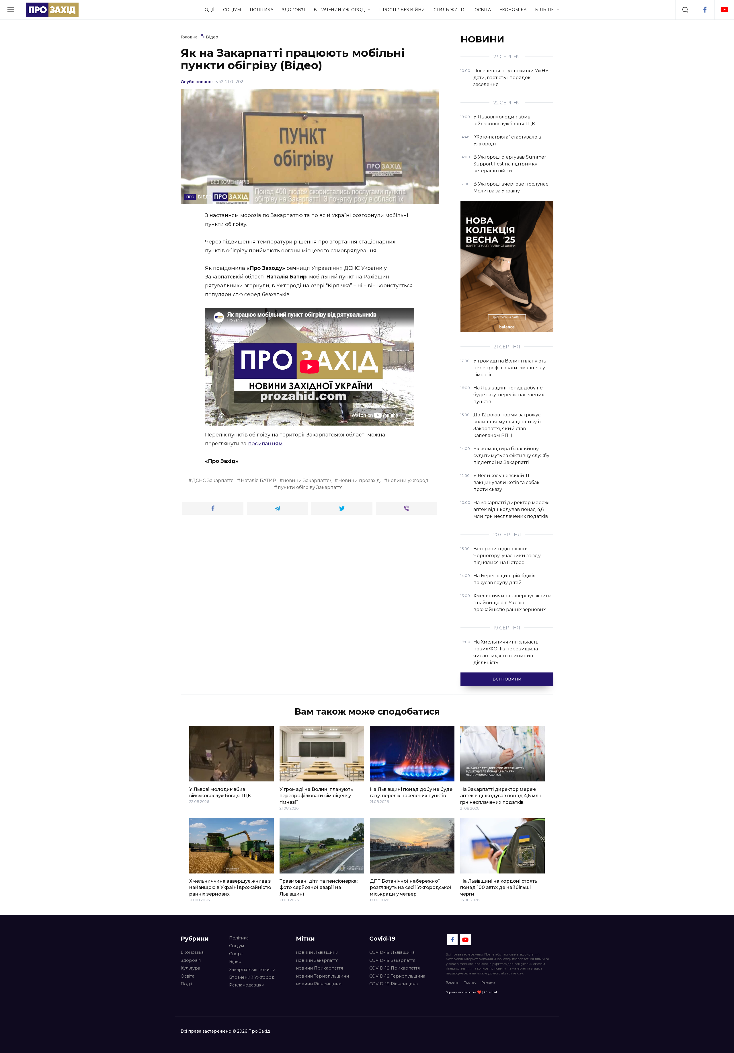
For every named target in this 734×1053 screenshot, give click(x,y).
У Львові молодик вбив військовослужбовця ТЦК (220, 792)
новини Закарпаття (317, 960)
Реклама (488, 982)
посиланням (265, 443)
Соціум (232, 9)
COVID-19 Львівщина (392, 952)
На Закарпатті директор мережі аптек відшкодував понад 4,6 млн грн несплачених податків (501, 795)
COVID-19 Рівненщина (393, 983)
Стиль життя (450, 9)
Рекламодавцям (246, 985)
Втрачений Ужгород (339, 9)
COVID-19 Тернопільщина (397, 976)
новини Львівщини (317, 952)
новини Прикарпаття (319, 968)
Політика (261, 9)
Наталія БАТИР (258, 480)
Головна (452, 982)
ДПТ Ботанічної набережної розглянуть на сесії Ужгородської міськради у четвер (411, 887)
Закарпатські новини (252, 969)
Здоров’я (293, 9)
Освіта (483, 9)
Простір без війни (402, 9)
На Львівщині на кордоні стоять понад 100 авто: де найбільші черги (498, 887)
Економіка (512, 9)
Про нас (470, 982)
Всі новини (507, 679)
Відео (235, 961)
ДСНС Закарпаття (213, 480)
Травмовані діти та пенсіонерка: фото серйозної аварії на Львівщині (319, 887)
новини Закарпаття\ (307, 480)
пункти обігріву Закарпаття (310, 487)
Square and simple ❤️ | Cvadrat (471, 992)
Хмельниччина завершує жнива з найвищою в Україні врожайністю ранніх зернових (230, 887)
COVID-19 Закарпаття (392, 960)
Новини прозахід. (359, 480)
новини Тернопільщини (322, 976)
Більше (544, 9)
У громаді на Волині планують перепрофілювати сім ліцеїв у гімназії (316, 795)
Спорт (236, 953)
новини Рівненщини (318, 983)
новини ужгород (408, 480)
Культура (190, 968)
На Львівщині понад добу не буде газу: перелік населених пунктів (411, 792)
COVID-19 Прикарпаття (394, 968)
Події (207, 9)
